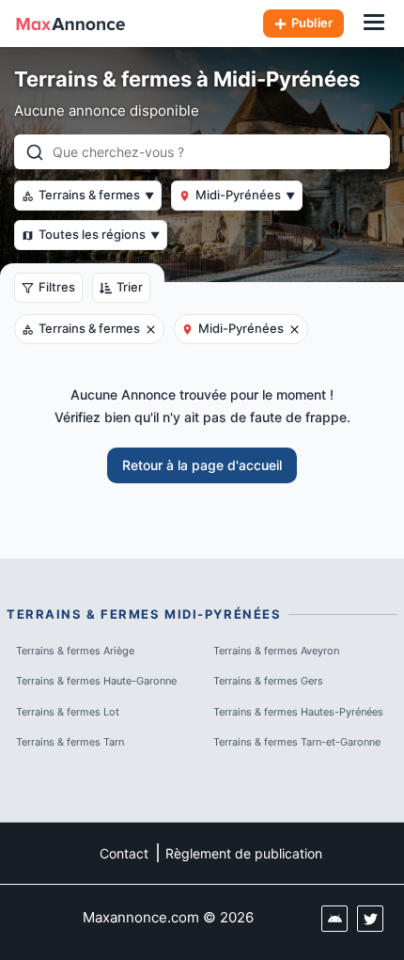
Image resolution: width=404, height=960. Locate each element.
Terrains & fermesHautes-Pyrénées (298, 711)
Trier (130, 286)
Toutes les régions (99, 234)
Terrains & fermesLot (67, 711)
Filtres (57, 286)
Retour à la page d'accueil (202, 465)
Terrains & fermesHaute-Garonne (96, 680)
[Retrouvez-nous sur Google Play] (334, 918)
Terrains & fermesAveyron (276, 650)
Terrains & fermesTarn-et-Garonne (297, 741)
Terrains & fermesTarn (70, 741)
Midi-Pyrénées (245, 194)
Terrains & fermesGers (268, 680)
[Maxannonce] (70, 23)
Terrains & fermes (96, 194)
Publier (312, 22)
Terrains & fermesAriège (75, 650)
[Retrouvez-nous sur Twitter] (370, 918)
